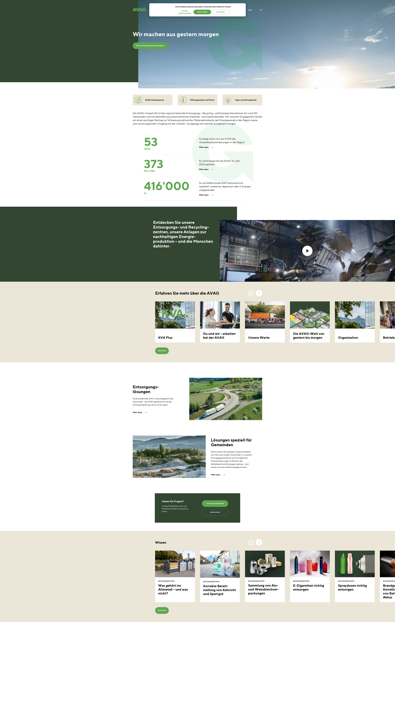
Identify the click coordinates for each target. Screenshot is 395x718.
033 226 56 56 (215, 512)
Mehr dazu (204, 147)
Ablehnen (221, 12)
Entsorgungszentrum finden (151, 46)
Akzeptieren (202, 12)
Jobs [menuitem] (250, 10)
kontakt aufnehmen (215, 503)
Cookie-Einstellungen (185, 12)
